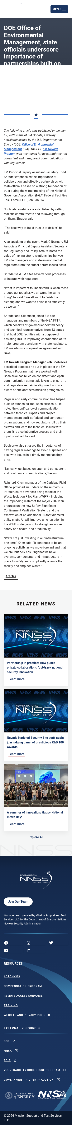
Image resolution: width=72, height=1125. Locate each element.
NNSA (8, 1050)
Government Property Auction (29, 1079)
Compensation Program (23, 986)
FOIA (7, 1060)
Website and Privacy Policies (27, 1015)
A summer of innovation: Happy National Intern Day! (35, 815)
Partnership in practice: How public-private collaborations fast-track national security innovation (35, 667)
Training (11, 1005)
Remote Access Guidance (23, 995)
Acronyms (12, 976)
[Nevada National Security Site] (13, 8)
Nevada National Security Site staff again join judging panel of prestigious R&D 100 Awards (35, 742)
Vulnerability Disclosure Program (32, 1070)
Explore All (37, 837)
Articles (11, 576)
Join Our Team (18, 901)
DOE (7, 1041)
